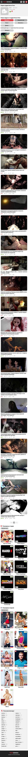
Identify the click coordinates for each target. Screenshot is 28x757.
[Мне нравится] (10, 11)
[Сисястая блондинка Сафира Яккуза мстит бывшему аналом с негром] (24, 2)
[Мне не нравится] (12, 11)
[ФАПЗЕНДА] (7, 2)
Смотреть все (5, 610)
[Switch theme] (26, 2)
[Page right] (17, 522)
